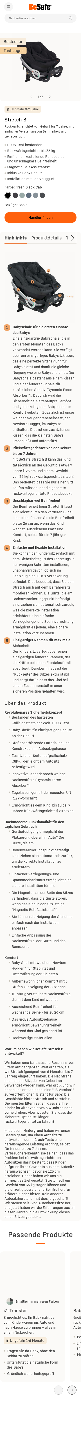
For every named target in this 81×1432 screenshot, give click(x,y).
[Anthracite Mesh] (42, 195)
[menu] (8, 6)
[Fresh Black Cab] (7, 195)
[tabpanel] (40, 735)
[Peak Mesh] (35, 195)
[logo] (40, 7)
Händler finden (41, 217)
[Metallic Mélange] (15, 195)
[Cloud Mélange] (29, 195)
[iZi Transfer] (32, 1274)
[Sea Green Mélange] (22, 195)
